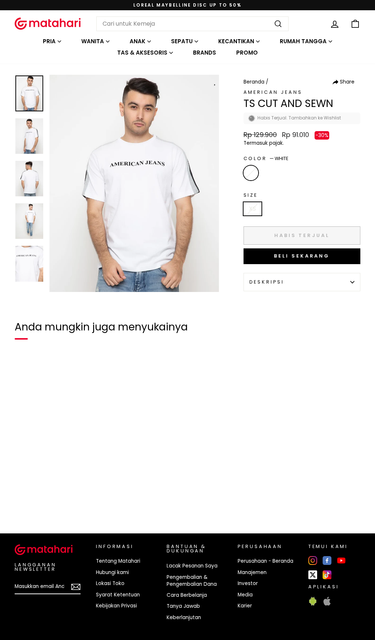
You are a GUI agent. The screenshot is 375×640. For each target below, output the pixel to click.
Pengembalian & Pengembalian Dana (192, 581)
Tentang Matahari (118, 561)
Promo (247, 52)
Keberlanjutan (184, 617)
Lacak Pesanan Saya (192, 565)
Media (245, 594)
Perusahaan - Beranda (265, 561)
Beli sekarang (302, 255)
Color (266, 158)
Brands (204, 52)
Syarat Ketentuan (118, 594)
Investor (248, 583)
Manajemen (252, 572)
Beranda (254, 81)
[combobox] (192, 23)
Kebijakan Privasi (116, 605)
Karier (245, 605)
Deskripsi (267, 282)
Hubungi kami (112, 572)
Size (251, 195)
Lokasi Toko (110, 583)
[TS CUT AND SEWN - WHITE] (25, 502)
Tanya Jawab (183, 606)
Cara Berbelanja (187, 595)
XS (252, 208)
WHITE (251, 173)
